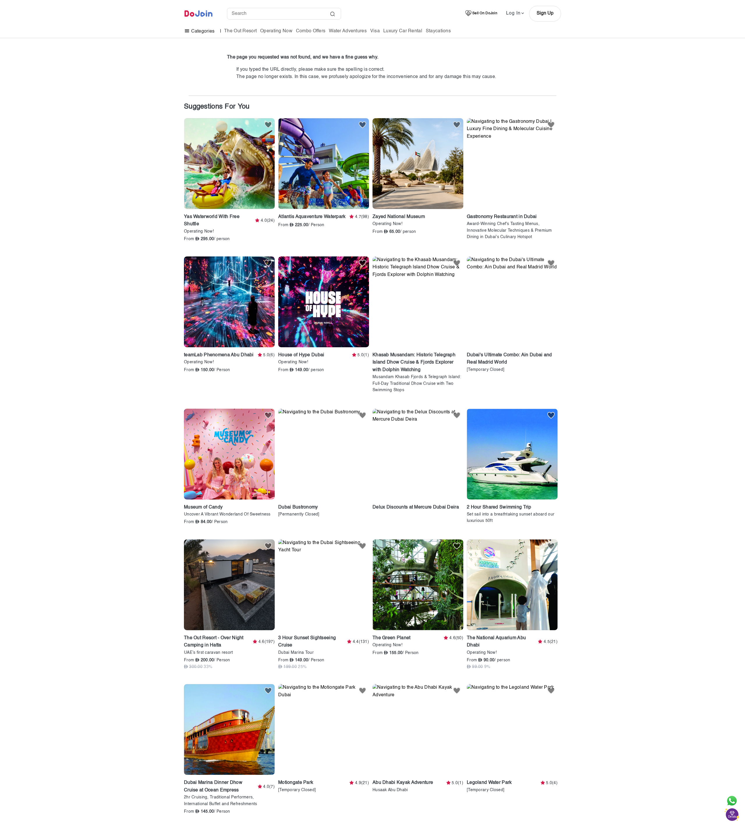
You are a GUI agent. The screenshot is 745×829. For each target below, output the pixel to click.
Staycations (438, 31)
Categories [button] (203, 31)
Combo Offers (310, 31)
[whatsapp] (732, 800)
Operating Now (276, 31)
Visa (375, 31)
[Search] (332, 14)
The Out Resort (240, 31)
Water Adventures (348, 31)
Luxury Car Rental (402, 31)
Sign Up (545, 13)
